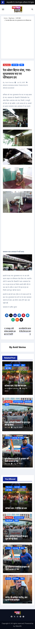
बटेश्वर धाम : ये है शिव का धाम (15, 385)
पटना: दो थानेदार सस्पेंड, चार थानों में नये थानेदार (16, 598)
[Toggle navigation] (3, 9)
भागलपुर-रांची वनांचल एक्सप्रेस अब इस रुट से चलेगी (10, 331)
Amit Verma (9, 82)
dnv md (7, 427)
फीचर (21, 65)
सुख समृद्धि (8, 368)
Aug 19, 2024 (18, 427)
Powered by (29, 623)
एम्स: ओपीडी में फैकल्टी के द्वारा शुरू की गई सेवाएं (16, 537)
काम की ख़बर (28, 401)
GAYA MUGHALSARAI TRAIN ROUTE (16, 85)
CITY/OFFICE (18, 401)
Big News (7, 65)
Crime (8, 438)
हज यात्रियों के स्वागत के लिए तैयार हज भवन (25, 329)
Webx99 (18, 626)
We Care (8, 365)
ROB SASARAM (9, 88)
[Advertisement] (17, 39)
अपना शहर (15, 65)
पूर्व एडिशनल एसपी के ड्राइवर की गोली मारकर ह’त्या (17, 459)
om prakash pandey (12, 388)
